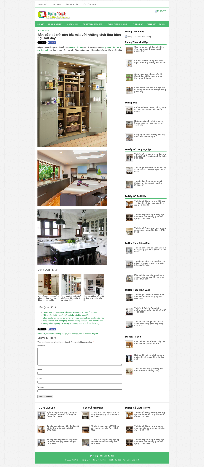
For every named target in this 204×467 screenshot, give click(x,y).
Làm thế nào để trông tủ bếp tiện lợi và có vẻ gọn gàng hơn (150, 342)
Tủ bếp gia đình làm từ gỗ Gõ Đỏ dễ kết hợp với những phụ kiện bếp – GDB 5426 (149, 263)
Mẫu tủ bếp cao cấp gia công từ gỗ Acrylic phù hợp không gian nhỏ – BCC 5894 (149, 277)
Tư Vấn (162, 24)
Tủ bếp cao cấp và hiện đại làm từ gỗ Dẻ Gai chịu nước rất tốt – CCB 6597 (63, 428)
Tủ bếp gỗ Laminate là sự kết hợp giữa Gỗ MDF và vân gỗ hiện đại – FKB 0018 (150, 156)
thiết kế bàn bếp (76, 47)
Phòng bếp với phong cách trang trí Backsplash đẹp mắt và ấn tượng (71, 323)
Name (40, 369)
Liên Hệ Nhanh (89, 4)
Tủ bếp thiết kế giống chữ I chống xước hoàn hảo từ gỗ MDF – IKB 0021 (150, 310)
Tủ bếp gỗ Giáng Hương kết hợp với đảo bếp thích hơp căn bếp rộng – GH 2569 (149, 203)
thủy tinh (44, 50)
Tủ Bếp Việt (42, 4)
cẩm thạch (116, 47)
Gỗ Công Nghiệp (55, 24)
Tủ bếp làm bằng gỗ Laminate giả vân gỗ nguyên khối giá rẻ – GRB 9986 (150, 250)
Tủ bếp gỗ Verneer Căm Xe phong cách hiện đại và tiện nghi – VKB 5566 (150, 170)
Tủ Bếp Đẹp (151, 24)
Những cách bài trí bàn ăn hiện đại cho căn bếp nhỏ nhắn (66, 315)
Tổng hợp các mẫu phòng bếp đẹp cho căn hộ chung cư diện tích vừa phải (73, 321)
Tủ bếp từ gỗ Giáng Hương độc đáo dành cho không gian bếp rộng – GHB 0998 (149, 216)
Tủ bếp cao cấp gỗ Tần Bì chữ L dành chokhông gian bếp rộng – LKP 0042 (149, 324)
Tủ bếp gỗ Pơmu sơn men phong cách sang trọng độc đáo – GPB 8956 (150, 230)
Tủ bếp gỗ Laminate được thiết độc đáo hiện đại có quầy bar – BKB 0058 (149, 296)
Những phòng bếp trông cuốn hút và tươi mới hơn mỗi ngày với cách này (150, 123)
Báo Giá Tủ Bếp (71, 4)
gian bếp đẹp (60, 334)
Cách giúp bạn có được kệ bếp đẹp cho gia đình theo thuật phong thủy (149, 49)
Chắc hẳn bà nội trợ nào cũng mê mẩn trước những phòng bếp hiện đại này (73, 318)
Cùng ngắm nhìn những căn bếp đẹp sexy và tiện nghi (149, 135)
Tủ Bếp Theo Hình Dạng (118, 24)
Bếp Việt (40, 24)
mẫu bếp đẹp (73, 334)
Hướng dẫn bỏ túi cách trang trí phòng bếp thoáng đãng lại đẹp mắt (149, 357)
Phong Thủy (138, 24)
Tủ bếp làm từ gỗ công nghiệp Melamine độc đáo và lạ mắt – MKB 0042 (148, 183)
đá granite (106, 47)
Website (40, 387)
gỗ (38, 50)
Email (40, 378)
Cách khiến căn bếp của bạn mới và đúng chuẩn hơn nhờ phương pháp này (150, 90)
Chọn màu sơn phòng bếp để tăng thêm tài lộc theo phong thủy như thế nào (148, 76)
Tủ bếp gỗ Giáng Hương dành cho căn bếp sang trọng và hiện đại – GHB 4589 (149, 428)
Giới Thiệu (56, 4)
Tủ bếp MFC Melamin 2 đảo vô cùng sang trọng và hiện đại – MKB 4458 (105, 414)
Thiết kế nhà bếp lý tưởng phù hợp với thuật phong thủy (148, 369)
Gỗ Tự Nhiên (73, 24)
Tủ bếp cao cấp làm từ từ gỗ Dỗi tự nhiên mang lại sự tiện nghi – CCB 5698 (62, 441)
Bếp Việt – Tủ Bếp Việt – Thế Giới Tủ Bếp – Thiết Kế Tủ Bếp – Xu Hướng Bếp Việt (105, 460)
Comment (41, 346)
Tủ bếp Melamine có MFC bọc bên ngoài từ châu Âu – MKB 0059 (105, 428)
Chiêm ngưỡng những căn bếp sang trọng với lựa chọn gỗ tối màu (70, 312)
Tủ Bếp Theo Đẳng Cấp (93, 24)
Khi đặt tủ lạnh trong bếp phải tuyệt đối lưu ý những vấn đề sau (150, 61)
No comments (43, 30)
